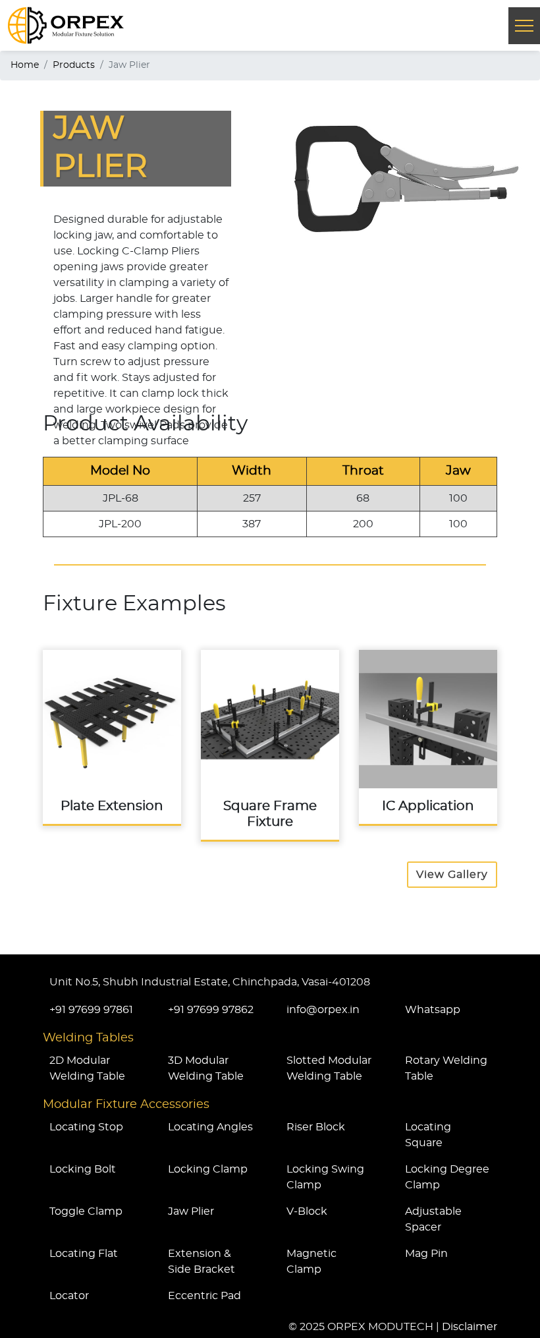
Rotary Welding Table (446, 1068)
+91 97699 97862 (211, 1009)
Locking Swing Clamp (325, 1177)
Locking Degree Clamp (447, 1177)
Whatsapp (432, 1009)
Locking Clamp (208, 1169)
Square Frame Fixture (270, 745)
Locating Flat (83, 1253)
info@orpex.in (323, 1009)
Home (25, 65)
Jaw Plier (191, 1211)
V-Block (306, 1211)
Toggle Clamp (85, 1211)
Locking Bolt (82, 1169)
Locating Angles (210, 1127)
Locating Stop (86, 1127)
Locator (69, 1296)
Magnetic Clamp (311, 1261)
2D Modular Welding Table (87, 1068)
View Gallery (452, 874)
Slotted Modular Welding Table (328, 1068)
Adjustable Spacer (433, 1219)
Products (74, 65)
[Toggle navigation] (524, 25)
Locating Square (428, 1135)
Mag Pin (426, 1253)
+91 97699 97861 (91, 1009)
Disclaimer (469, 1327)
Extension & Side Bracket (201, 1261)
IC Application (428, 737)
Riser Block (315, 1127)
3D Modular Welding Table (206, 1068)
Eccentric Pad (204, 1296)
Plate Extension (112, 737)
